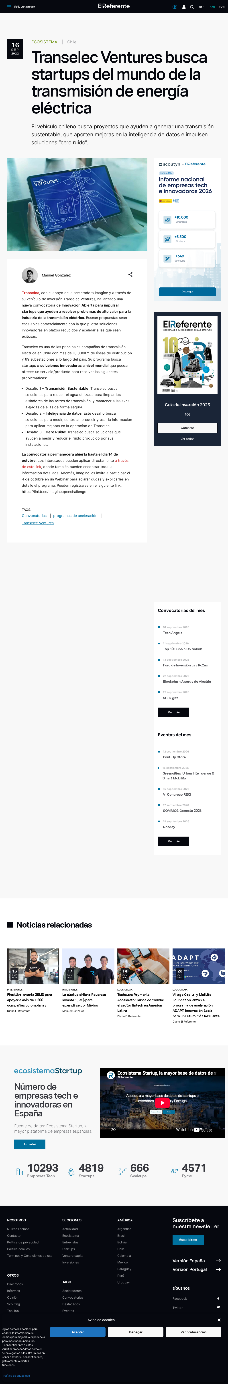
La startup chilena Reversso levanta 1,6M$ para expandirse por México (84, 1000)
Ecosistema (70, 1235)
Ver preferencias (194, 1332)
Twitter (178, 1307)
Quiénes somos (18, 1229)
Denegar (135, 1332)
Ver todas (187, 439)
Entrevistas (70, 1242)
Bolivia (122, 1242)
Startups (68, 1249)
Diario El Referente (18, 1011)
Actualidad (70, 1229)
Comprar (187, 428)
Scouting (13, 1304)
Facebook (180, 1298)
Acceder (30, 1144)
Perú (120, 1275)
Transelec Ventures (38, 523)
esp (201, 6)
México (122, 1262)
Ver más (174, 712)
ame (213, 6)
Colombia (124, 1255)
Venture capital (73, 1255)
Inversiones (70, 1262)
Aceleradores (71, 1291)
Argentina (124, 1229)
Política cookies (18, 1249)
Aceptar (78, 1332)
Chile (120, 1249)
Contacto (13, 1235)
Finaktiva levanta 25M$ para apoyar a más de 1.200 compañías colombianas (29, 1000)
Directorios (15, 1284)
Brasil (121, 1235)
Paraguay (124, 1269)
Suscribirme (188, 1239)
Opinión (12, 1297)
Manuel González (56, 275)
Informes (13, 1291)
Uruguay (123, 1282)
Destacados (71, 1304)
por (221, 6)
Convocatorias (35, 515)
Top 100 (13, 1311)
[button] (219, 1320)
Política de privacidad (16, 1375)
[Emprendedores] (184, 7)
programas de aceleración (75, 515)
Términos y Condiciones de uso (29, 1255)
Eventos (68, 1311)
